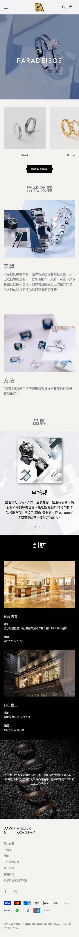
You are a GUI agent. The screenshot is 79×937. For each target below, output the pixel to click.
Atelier (7, 849)
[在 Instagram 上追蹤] (15, 891)
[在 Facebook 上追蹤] (5, 891)
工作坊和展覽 (11, 861)
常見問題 (9, 867)
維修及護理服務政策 (15, 880)
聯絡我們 (9, 874)
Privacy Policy (11, 927)
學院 (6, 855)
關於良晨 (9, 843)
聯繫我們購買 (39, 169)
